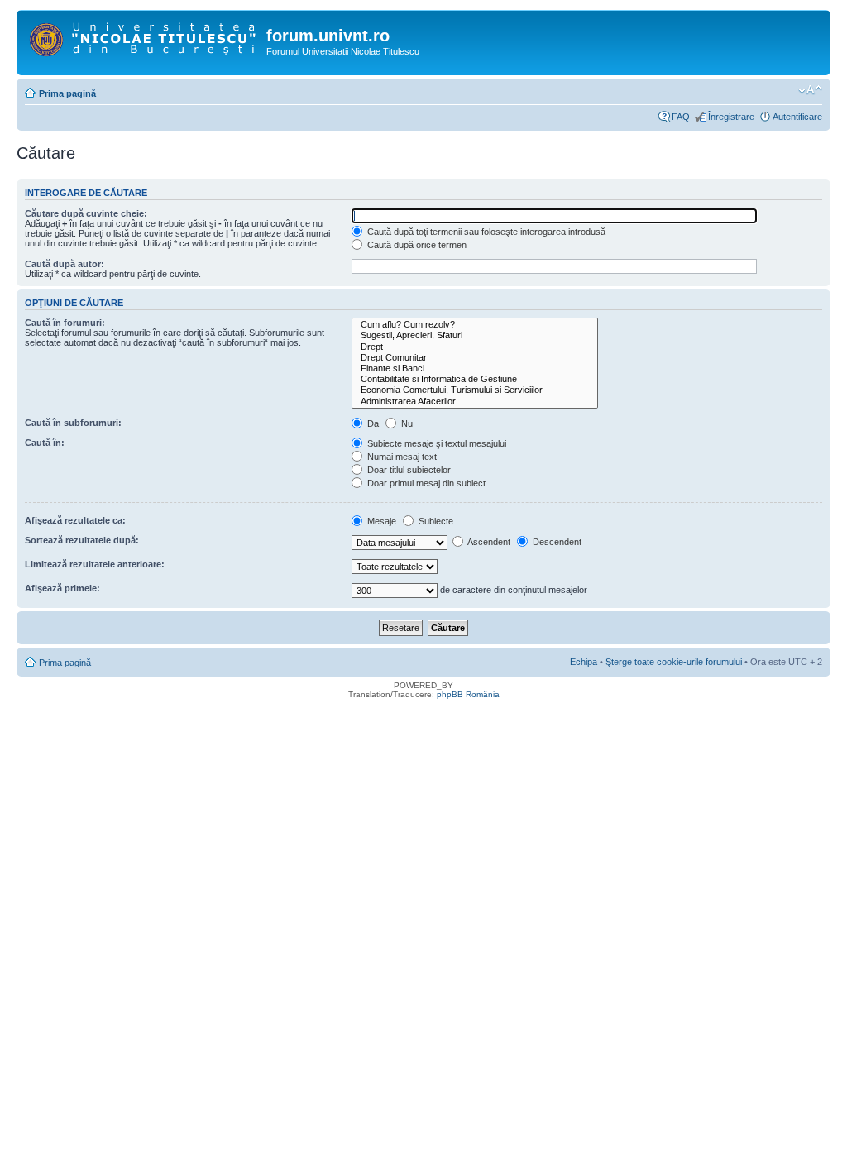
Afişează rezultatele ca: (75, 520)
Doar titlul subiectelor (408, 470)
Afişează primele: (62, 588)
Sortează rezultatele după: (82, 540)
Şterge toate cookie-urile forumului (673, 662)
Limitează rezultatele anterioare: (95, 564)
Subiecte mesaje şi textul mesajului (435, 443)
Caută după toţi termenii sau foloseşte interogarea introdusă (485, 232)
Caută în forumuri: (65, 323)
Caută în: (45, 442)
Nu (406, 423)
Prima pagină (67, 93)
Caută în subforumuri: (73, 423)
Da (372, 423)
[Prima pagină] (143, 36)
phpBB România (468, 694)
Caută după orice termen (416, 245)
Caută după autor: (64, 264)
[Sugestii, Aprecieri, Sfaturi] (474, 335)
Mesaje (380, 521)
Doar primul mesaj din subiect (425, 483)
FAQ (681, 117)
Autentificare (797, 117)
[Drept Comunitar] (474, 357)
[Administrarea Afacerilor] (474, 401)
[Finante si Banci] (474, 368)
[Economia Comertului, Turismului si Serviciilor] (474, 390)
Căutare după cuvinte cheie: (86, 213)
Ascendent (488, 542)
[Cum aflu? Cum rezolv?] (474, 324)
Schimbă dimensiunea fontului (810, 90)
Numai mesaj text (401, 457)
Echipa (583, 662)
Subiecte (434, 521)
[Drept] (474, 347)
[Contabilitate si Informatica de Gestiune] (474, 379)
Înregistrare (731, 117)
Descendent (555, 542)
